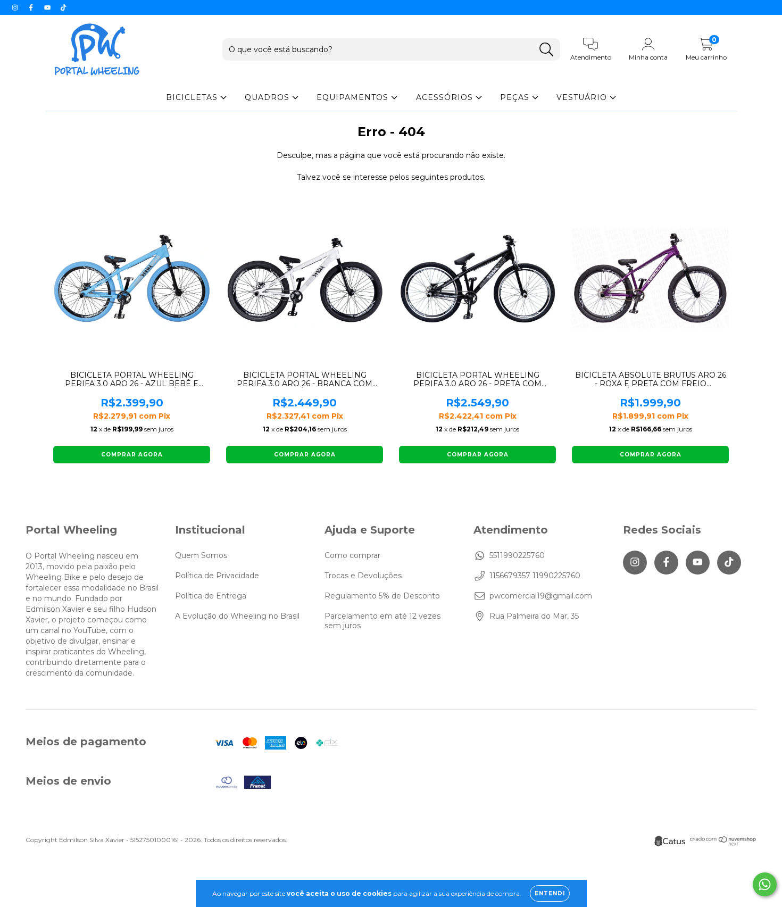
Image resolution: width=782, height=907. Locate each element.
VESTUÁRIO (583, 97)
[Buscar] (546, 49)
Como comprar (352, 555)
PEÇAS (516, 97)
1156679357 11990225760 (534, 575)
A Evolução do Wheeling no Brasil (237, 616)
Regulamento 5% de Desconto (382, 596)
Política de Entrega (210, 596)
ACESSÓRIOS (446, 97)
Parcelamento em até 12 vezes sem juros (382, 620)
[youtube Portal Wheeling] (48, 7)
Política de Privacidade (217, 575)
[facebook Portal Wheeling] (32, 7)
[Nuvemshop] (723, 843)
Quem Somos (201, 555)
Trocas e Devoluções (363, 575)
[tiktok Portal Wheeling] (63, 7)
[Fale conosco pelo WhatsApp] (765, 884)
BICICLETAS (193, 97)
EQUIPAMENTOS (354, 97)
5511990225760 (517, 555)
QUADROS (268, 97)
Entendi (550, 893)
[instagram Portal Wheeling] (16, 7)
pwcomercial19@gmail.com (540, 596)
